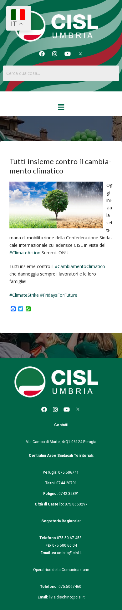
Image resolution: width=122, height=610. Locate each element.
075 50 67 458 (70, 538)
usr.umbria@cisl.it (66, 553)
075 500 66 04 (64, 545)
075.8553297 (76, 504)
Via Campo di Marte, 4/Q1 (48, 442)
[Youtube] (67, 53)
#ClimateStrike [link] (24, 295)
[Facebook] (42, 53)
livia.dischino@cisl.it (67, 597)
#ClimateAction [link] (24, 253)
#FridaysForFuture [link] (58, 295)
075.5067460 (70, 586)
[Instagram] (54, 53)
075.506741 (69, 472)
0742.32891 (68, 493)
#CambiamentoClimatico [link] (80, 266)
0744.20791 (66, 483)
